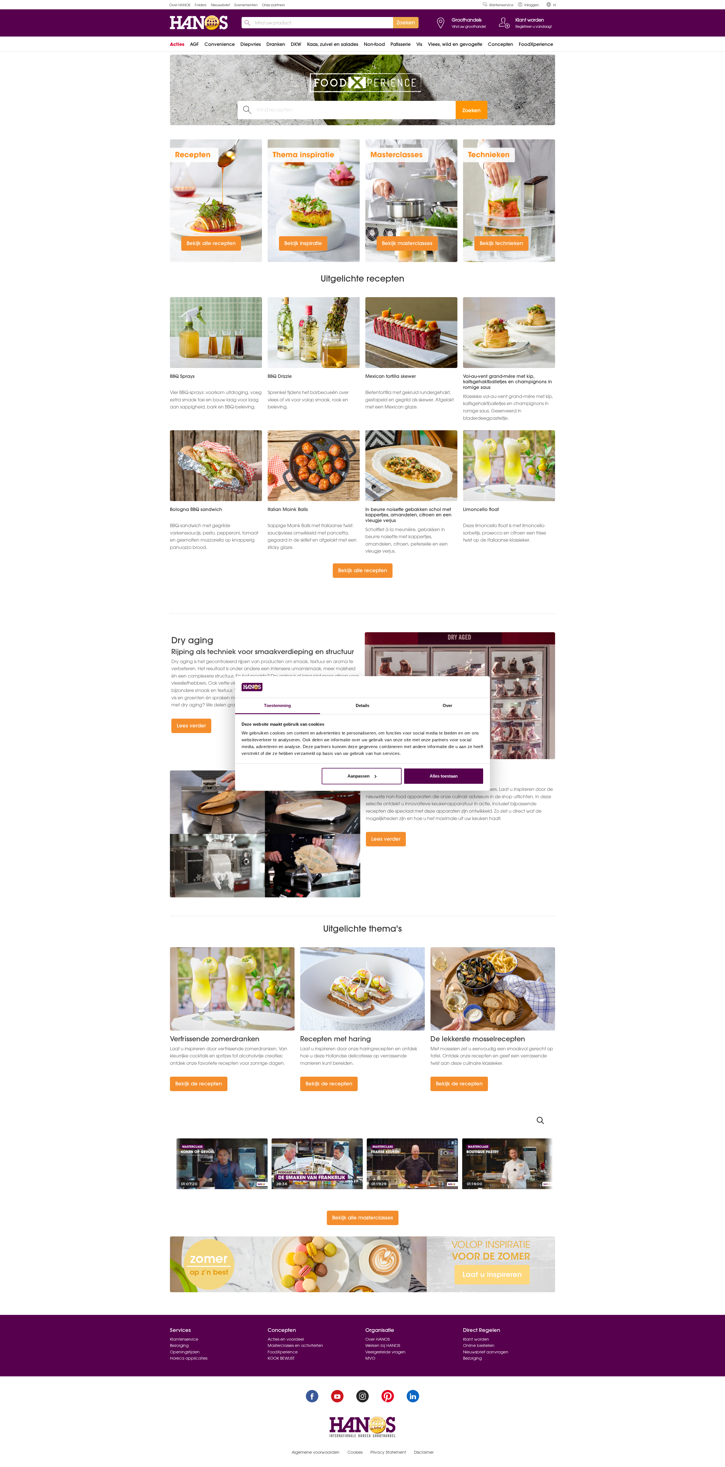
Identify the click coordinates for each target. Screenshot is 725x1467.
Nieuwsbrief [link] (220, 5)
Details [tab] (363, 705)
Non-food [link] (374, 44)
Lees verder (191, 725)
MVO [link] (370, 1358)
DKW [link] (296, 44)
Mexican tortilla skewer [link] (390, 376)
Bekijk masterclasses (407, 243)
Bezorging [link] (179, 1345)
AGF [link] (194, 44)
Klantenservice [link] (501, 5)
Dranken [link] (275, 44)
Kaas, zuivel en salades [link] (332, 44)
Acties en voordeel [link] (286, 1339)
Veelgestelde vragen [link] (385, 1352)
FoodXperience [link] (536, 44)
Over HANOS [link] (179, 5)
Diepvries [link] (250, 44)
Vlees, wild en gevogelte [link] (455, 44)
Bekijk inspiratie (303, 243)
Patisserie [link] (401, 44)
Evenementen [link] (245, 5)
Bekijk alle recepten (211, 243)
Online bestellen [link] (478, 1345)
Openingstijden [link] (185, 1352)
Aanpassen (358, 776)
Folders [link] (200, 5)
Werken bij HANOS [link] (382, 1345)
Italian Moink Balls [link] (288, 509)
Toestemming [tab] (277, 705)
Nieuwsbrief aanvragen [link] (485, 1352)
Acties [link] (177, 44)
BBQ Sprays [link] (182, 376)
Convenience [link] (219, 44)
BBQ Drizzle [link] (280, 376)
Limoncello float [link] (481, 509)
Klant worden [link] (476, 1339)
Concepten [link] (500, 44)
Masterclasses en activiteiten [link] (295, 1345)
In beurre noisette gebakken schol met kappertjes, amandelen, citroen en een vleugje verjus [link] (408, 514)
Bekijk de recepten (198, 1083)
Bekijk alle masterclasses (362, 1217)
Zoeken (471, 110)
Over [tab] (447, 705)
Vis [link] (419, 44)
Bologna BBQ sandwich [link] (196, 509)
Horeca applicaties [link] (188, 1358)
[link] (528, 4)
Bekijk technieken (501, 243)
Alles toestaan (444, 776)
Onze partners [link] (273, 5)
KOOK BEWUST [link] (281, 1358)
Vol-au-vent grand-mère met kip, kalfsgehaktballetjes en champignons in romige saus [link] (507, 381)
